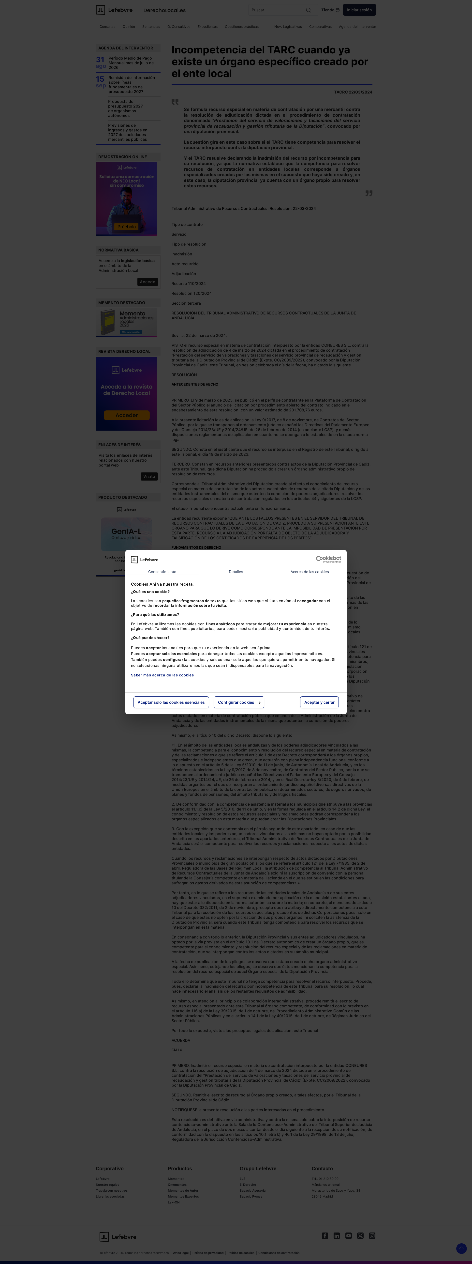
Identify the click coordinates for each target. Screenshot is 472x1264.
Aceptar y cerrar (319, 702)
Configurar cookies (236, 702)
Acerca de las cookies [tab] (310, 571)
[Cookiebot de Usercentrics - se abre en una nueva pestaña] (319, 559)
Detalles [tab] (236, 571)
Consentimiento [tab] (162, 571)
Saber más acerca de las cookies (162, 675)
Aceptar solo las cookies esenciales (171, 702)
